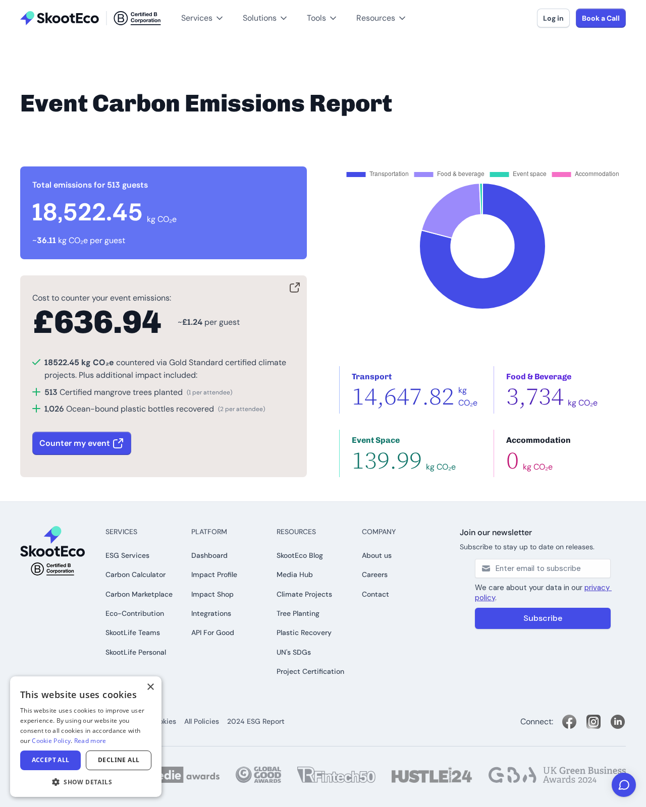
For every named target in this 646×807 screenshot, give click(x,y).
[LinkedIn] (618, 722)
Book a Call (601, 18)
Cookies (163, 721)
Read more (90, 740)
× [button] (150, 687)
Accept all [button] (51, 760)
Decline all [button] (118, 760)
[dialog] (86, 736)
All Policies (201, 721)
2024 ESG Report (256, 721)
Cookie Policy (51, 740)
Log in (553, 18)
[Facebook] (569, 722)
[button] (24, 5)
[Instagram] (593, 722)
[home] (90, 18)
